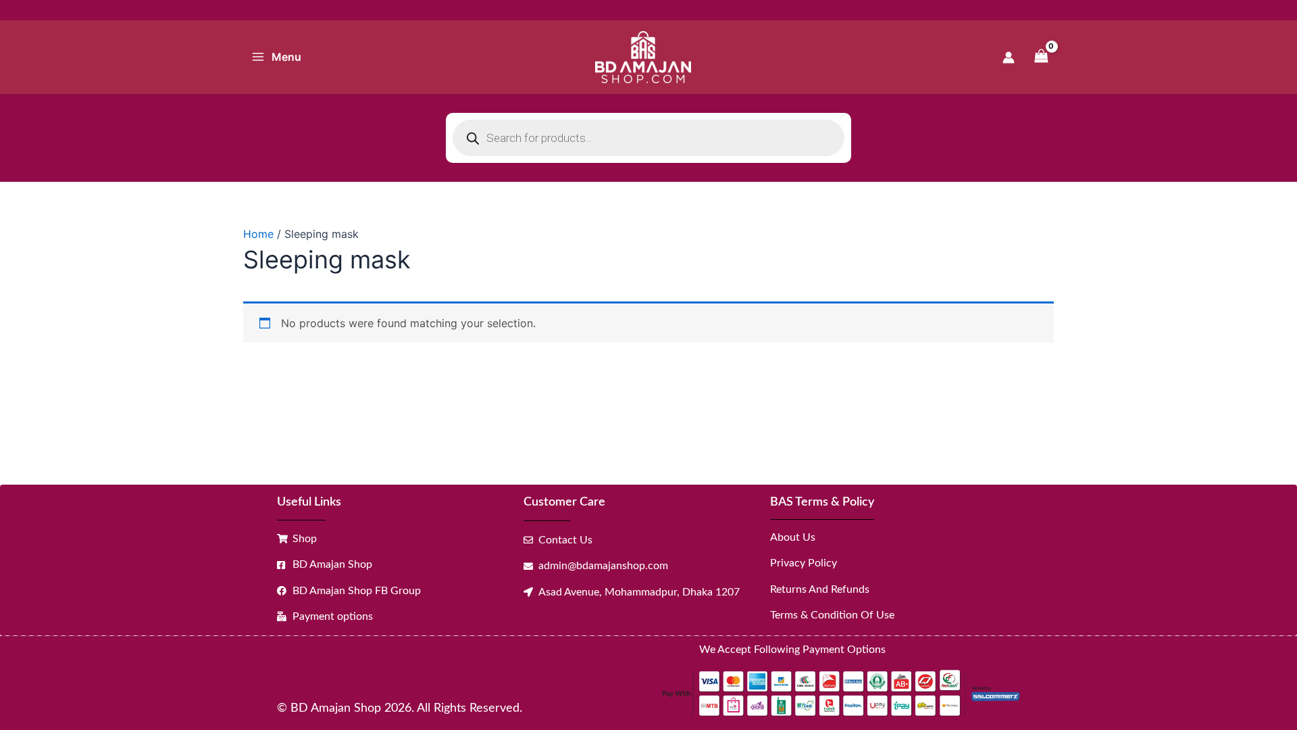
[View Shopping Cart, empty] (1041, 57)
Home (258, 234)
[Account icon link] (1008, 57)
